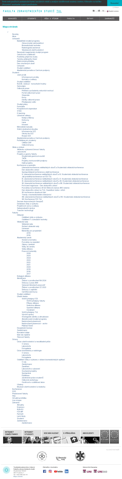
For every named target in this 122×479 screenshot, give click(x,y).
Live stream (16, 400)
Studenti (32, 19)
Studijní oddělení (23, 68)
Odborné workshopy (30, 380)
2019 (28, 233)
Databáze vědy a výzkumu (27, 204)
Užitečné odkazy (24, 115)
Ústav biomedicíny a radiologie (29, 351)
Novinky (15, 34)
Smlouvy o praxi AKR (30, 283)
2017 (28, 274)
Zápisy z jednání (28, 244)
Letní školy (21, 416)
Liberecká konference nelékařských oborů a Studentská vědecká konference (53, 167)
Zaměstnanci (22, 330)
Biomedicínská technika (31, 45)
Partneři (20, 414)
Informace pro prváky (30, 77)
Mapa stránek (18, 476)
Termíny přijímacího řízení (27, 59)
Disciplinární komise (24, 328)
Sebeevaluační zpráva (26, 208)
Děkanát (20, 215)
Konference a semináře (26, 165)
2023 (28, 260)
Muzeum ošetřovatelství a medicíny (31, 387)
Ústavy (90, 19)
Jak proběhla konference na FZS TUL (37, 177)
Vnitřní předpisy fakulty (36, 301)
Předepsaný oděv (29, 102)
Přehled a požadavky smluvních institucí (37, 91)
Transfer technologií (25, 210)
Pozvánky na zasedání (31, 242)
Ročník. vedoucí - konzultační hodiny (31, 84)
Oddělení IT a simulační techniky (34, 219)
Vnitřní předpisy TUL (30, 312)
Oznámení (30, 310)
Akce (14, 36)
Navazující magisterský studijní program (32, 52)
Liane (24, 122)
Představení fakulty (20, 394)
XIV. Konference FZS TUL (32, 199)
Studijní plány (22, 104)
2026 (29, 253)
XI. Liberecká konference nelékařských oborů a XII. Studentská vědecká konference (55, 181)
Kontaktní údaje (23, 332)
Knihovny (25, 120)
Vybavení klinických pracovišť (33, 285)
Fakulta (70, 19)
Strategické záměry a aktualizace (35, 317)
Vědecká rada (22, 222)
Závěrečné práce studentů (32, 378)
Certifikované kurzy (29, 292)
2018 (28, 235)
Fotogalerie (26, 348)
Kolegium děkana (23, 276)
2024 (29, 258)
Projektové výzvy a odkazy (28, 206)
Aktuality (20, 405)
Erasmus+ (21, 407)
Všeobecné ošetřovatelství (33, 50)
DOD (14, 391)
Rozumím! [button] (115, 3)
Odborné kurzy (28, 145)
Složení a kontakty (29, 240)
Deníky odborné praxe (31, 100)
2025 (29, 256)
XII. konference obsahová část (34, 192)
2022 (28, 262)
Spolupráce (26, 373)
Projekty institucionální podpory (34, 161)
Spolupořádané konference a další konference (40, 172)
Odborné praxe (23, 88)
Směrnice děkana (33, 305)
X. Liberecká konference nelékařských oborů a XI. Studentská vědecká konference (55, 174)
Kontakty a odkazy (29, 79)
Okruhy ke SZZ (27, 133)
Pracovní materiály (29, 251)
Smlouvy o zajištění (29, 290)
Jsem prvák (21, 75)
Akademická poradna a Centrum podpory (33, 70)
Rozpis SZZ (26, 136)
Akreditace (21, 278)
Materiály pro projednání (31, 231)
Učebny (20, 384)
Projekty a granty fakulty (27, 154)
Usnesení (25, 228)
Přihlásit (116, 7)
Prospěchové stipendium (27, 109)
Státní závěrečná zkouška (27, 129)
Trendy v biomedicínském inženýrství (36, 195)
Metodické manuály (25, 127)
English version (114, 11)
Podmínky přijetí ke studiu (27, 57)
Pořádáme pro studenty (26, 140)
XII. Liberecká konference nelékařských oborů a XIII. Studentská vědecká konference (55, 183)
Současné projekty (29, 371)
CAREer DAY (26, 143)
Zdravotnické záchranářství (33, 43)
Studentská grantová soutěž (33, 156)
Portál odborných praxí (31, 93)
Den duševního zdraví (30, 170)
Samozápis (21, 86)
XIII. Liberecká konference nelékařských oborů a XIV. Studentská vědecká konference (56, 197)
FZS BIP (20, 412)
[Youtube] (58, 473)
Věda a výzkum (51, 19)
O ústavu (25, 344)
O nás (24, 362)
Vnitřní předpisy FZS (30, 299)
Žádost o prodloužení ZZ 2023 (34, 287)
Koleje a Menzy (28, 118)
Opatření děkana (33, 308)
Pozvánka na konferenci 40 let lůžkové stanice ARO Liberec (46, 188)
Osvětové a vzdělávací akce (33, 382)
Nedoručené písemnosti (31, 321)
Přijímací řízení (27, 326)
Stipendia (25, 95)
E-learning (21, 113)
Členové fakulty (23, 337)
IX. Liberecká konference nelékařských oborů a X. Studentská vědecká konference (55, 179)
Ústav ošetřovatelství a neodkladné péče (33, 342)
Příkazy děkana (33, 303)
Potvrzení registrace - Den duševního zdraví (39, 185)
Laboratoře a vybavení (31, 369)
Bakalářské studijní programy (28, 41)
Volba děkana (27, 249)
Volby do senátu (28, 247)
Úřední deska (22, 296)
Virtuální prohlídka (19, 398)
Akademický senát (24, 238)
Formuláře (21, 106)
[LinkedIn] (67, 472)
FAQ (13, 396)
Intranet (25, 125)
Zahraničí (109, 19)
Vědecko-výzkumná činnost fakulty (31, 149)
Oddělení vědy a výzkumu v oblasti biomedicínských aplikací (41, 360)
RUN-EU (20, 409)
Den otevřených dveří (26, 63)
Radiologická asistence (31, 48)
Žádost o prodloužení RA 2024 (34, 280)
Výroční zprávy (28, 314)
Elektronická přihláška (25, 61)
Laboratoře (21, 152)
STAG (19, 111)
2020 (29, 267)
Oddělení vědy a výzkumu (32, 217)
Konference (17, 389)
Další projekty (27, 163)
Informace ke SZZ (29, 131)
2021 (28, 265)
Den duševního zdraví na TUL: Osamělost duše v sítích (43, 190)
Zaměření (25, 366)
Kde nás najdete (23, 335)
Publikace (25, 375)
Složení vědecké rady (30, 226)
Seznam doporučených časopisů (30, 201)
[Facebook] (44, 472)
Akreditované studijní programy (34, 319)
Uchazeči (12, 19)
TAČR (24, 158)
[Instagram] (50, 472)
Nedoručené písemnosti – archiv (34, 323)
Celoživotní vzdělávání (26, 54)
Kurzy (24, 97)
